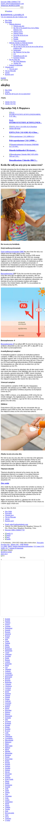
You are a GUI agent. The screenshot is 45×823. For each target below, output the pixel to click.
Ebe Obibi (8, 20)
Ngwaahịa (8, 22)
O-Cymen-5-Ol (39, 546)
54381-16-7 (5, 548)
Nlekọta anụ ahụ (18, 26)
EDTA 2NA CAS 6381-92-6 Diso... (24, 132)
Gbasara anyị (9, 67)
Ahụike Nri (17, 63)
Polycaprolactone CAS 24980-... (23, 140)
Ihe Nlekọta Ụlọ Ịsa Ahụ (21, 52)
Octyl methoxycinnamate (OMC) (12, 252)
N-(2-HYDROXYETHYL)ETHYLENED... (25, 121)
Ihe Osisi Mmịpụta (19, 61)
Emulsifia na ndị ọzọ (20, 56)
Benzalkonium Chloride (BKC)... (23, 160)
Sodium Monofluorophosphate (23, 546)
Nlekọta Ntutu (18, 33)
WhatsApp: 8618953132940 (10, 5)
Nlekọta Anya (18, 31)
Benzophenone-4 (7, 344)
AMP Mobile (24, 544)
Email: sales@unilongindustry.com (12, 3)
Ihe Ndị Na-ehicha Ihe (20, 44)
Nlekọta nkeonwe (15, 24)
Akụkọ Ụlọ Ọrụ (10, 102)
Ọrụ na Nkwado (10, 71)
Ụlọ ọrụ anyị (13, 69)
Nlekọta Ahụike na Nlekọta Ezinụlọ (21, 43)
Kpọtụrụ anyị (9, 74)
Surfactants (17, 50)
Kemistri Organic (19, 58)
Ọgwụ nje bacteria (19, 41)
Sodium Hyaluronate (16, 548)
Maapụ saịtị (15, 544)
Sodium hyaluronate (15, 65)
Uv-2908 (4, 546)
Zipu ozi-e (4, 554)
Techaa (15, 37)
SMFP (10, 546)
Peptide (15, 39)
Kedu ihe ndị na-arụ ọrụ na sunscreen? (17, 94)
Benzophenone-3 (7, 274)
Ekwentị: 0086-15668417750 (10, 2)
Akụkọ (7, 72)
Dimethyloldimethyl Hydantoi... (22, 150)
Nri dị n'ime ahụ (14, 59)
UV (14, 54)
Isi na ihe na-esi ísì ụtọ (20, 35)
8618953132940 (6, 552)
